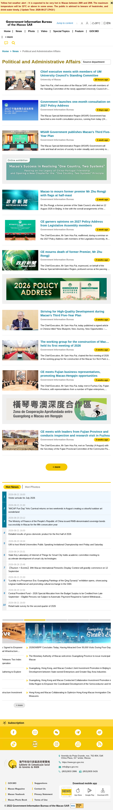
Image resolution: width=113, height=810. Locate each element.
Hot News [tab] (12, 486)
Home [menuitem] (7, 31)
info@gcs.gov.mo (70, 767)
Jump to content (64, 23)
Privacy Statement (43, 794)
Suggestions (40, 783)
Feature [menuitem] (79, 31)
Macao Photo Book (17, 800)
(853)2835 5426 (90, 771)
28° (97, 23)
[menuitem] (19, 31)
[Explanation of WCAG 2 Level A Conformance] (76, 805)
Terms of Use (41, 800)
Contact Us (40, 789)
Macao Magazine (16, 789)
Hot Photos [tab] (32, 486)
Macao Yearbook (16, 794)
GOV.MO (12, 783)
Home (5, 51)
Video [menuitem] (44, 31)
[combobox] (96, 62)
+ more (105, 705)
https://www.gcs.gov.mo (73, 762)
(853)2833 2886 (69, 771)
